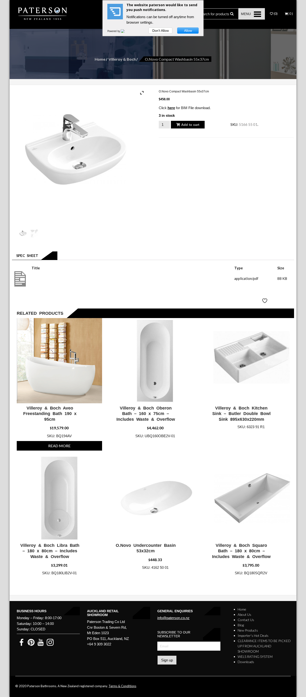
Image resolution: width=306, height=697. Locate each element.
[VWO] (125, 31)
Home (100, 59)
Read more (59, 445)
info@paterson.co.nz (173, 618)
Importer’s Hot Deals (253, 635)
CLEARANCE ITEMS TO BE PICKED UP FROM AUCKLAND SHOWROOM (264, 646)
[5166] (23, 234)
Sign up (167, 660)
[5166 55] (34, 234)
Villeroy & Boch (122, 59)
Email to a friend (177, 142)
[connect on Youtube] (40, 642)
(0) (275, 14)
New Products (248, 630)
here (171, 108)
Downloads (246, 662)
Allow (188, 30)
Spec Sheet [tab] (26, 255)
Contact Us (246, 620)
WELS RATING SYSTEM (255, 656)
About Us (244, 614)
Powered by (114, 31)
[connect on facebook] (21, 642)
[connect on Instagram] (50, 642)
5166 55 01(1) (43, 278)
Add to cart (190, 125)
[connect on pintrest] (31, 642)
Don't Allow (160, 30)
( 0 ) (290, 14)
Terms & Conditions (122, 686)
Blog (241, 625)
